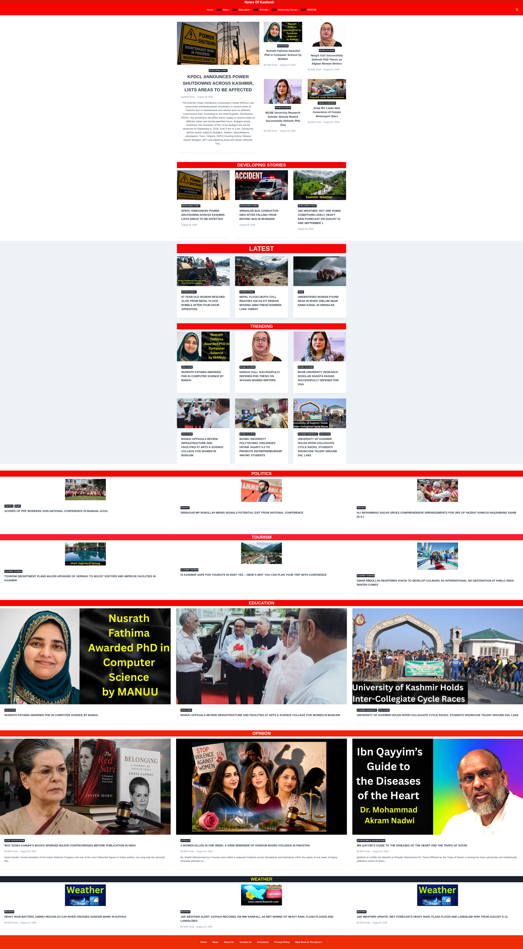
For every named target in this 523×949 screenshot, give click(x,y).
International (189, 292)
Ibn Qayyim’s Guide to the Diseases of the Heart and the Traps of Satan (412, 845)
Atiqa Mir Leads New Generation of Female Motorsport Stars (327, 112)
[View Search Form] (517, 9)
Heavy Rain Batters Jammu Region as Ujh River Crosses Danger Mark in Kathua (65, 916)
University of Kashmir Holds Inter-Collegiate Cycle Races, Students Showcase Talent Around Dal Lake (317, 447)
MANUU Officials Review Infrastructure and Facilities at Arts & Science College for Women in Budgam (202, 447)
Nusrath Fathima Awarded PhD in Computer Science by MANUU (283, 54)
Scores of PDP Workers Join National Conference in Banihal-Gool (56, 511)
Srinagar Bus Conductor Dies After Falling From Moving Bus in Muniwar (258, 214)
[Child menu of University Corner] (303, 10)
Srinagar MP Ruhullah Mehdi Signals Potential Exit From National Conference (241, 512)
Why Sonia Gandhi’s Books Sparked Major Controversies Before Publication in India (70, 845)
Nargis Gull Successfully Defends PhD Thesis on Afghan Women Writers (327, 59)
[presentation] (218, 43)
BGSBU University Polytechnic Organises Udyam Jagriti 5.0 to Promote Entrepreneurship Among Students (260, 447)
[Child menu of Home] (219, 10)
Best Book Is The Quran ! (309, 942)
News (300, 292)
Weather (9, 912)
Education (283, 46)
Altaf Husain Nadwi (14, 841)
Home (203, 942)
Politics (9, 506)
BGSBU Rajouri (326, 50)
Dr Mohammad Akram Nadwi (371, 841)
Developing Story (218, 71)
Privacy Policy (282, 942)
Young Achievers (326, 103)
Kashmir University (308, 434)
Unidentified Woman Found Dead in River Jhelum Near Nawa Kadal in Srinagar (318, 301)
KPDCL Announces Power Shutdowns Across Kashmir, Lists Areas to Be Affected (218, 83)
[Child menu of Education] (255, 10)
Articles (185, 841)
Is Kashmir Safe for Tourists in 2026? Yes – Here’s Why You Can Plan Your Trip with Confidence (253, 574)
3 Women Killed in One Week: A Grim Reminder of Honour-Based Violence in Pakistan (245, 845)
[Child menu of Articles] (274, 10)
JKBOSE (311, 9)
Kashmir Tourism (13, 571)
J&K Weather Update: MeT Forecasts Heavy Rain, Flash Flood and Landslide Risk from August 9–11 (432, 916)
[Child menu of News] (234, 10)
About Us (229, 942)
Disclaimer (263, 942)
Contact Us (246, 942)
